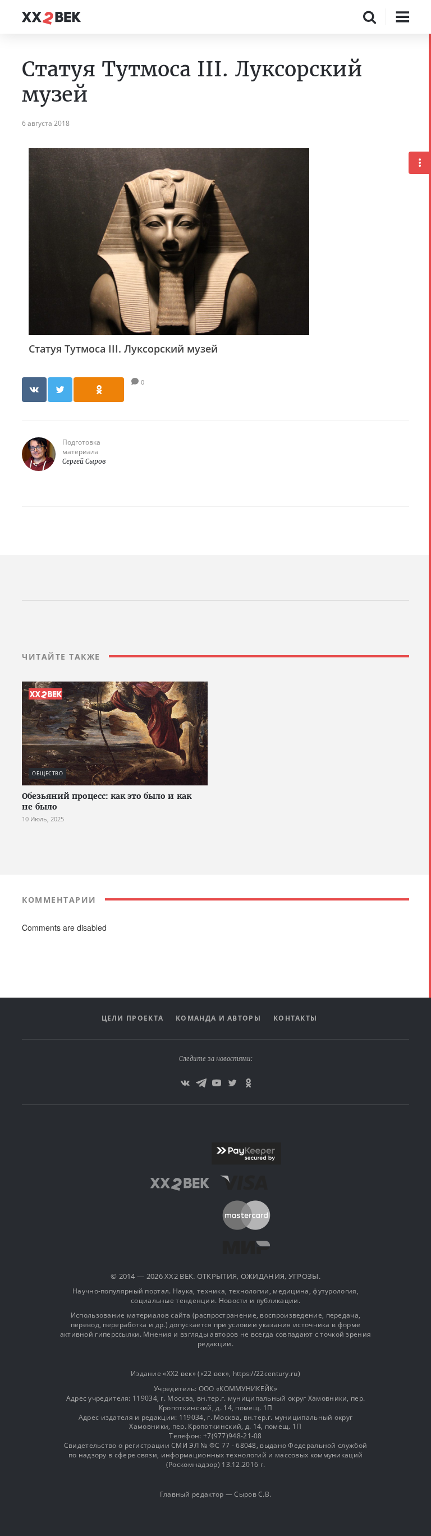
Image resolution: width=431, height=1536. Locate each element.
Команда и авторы (218, 1018)
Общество (47, 773)
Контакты (295, 1018)
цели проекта (133, 1018)
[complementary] (430, 785)
